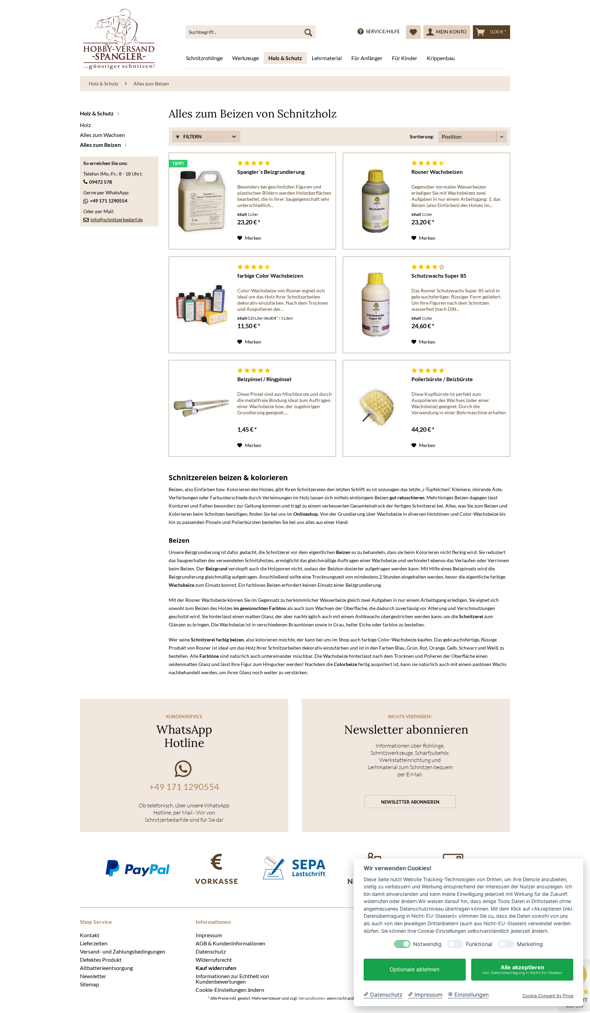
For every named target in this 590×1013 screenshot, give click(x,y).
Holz (85, 125)
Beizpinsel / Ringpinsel (264, 379)
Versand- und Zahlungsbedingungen (122, 951)
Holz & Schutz (97, 113)
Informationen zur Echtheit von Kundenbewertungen (232, 978)
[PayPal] (137, 868)
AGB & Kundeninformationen (230, 943)
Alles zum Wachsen (102, 134)
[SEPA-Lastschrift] (295, 868)
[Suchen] (308, 32)
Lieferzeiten (94, 943)
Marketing (530, 944)
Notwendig (427, 944)
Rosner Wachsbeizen (437, 171)
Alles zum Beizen (101, 144)
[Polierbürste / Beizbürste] (376, 408)
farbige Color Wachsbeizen (270, 275)
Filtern (192, 136)
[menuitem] (250, 32)
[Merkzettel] (413, 32)
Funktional (479, 944)
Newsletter (93, 976)
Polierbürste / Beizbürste (442, 379)
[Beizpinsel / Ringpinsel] (201, 408)
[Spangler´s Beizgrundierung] (201, 201)
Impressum (209, 935)
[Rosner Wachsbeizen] (376, 201)
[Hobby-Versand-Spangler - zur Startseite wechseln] (118, 39)
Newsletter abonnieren (410, 802)
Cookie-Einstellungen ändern (230, 989)
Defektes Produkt (101, 959)
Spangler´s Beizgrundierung (271, 171)
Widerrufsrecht (214, 959)
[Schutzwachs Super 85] (376, 305)
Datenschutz (211, 951)
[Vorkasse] (216, 868)
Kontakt (89, 935)
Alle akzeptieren (522, 969)
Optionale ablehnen (414, 969)
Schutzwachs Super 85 (438, 275)
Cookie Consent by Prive (547, 995)
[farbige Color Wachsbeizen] (201, 305)
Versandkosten (311, 998)
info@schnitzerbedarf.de (116, 219)
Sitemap (89, 984)
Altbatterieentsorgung (106, 968)
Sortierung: (422, 136)
